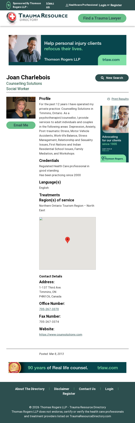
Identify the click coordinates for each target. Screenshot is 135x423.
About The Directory (29, 389)
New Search (114, 78)
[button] (67, 240)
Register (116, 5)
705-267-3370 (49, 309)
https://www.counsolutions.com (60, 334)
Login (102, 5)
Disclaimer (61, 389)
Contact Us (87, 389)
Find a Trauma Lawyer (102, 18)
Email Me (21, 125)
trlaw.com (50, 5)
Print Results (120, 99)
